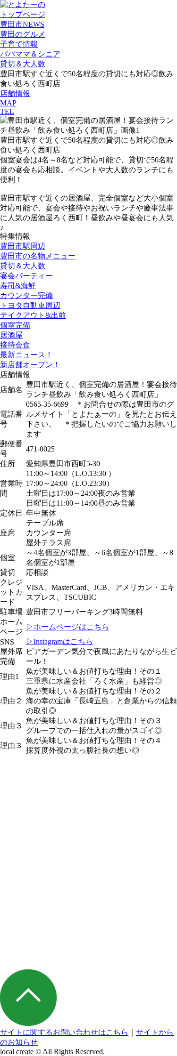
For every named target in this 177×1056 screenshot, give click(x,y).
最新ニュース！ (26, 355)
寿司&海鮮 (18, 286)
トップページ (22, 14)
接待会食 (15, 345)
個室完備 (15, 325)
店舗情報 (15, 93)
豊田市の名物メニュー (38, 256)
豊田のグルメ (22, 34)
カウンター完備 (26, 295)
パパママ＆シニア (30, 54)
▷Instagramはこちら (59, 641)
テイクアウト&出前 (33, 315)
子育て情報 (19, 44)
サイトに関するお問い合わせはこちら (64, 1032)
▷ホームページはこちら (67, 627)
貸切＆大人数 (22, 64)
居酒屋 (11, 335)
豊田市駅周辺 (22, 246)
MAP (8, 103)
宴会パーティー (26, 276)
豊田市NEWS (22, 24)
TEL (7, 111)
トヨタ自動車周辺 (30, 305)
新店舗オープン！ (30, 365)
